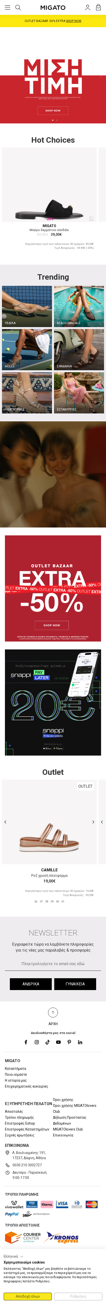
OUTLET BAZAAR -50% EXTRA (53, 21)
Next (101, 75)
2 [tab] (56, 120)
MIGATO (49, 226)
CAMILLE (49, 870)
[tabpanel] (53, 75)
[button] (13, 1257)
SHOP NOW (73, 21)
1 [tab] (52, 120)
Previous (5, 75)
